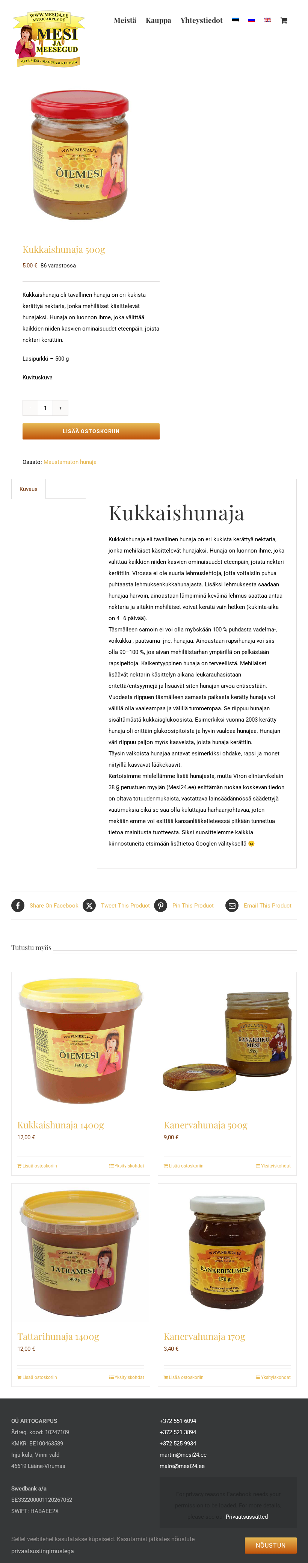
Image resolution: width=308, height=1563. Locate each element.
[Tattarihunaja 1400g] (81, 1253)
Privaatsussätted (247, 1516)
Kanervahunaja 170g (204, 1336)
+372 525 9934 (178, 1443)
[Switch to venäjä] (251, 20)
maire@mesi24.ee (182, 1466)
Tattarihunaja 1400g (58, 1336)
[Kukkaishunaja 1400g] (81, 1041)
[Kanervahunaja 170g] (227, 1253)
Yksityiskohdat (129, 1166)
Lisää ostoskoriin (91, 431)
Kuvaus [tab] (29, 489)
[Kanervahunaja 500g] (227, 1041)
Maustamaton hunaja (70, 462)
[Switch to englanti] (267, 20)
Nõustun (271, 1545)
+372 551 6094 (178, 1421)
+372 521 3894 (178, 1432)
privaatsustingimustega (42, 1551)
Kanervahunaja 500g (206, 1124)
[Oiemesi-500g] (79, 155)
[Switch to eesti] (235, 20)
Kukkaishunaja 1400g (60, 1124)
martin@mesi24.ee (183, 1454)
